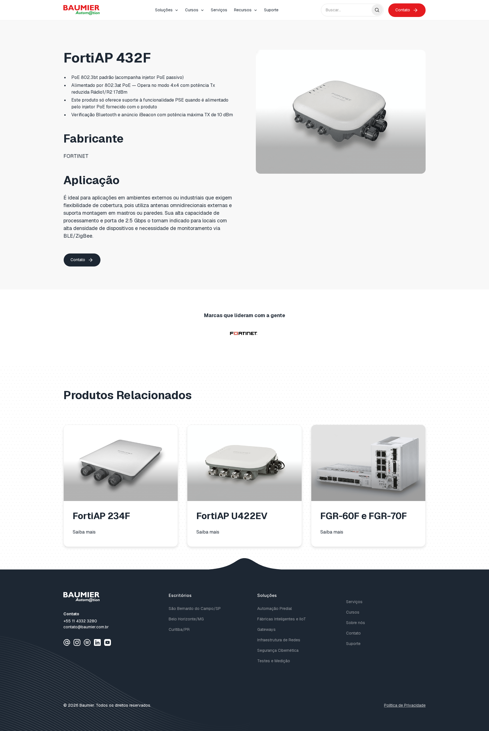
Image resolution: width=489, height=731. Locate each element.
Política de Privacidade (405, 705)
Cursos (191, 9)
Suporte (271, 9)
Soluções (164, 9)
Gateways (266, 629)
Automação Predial (274, 608)
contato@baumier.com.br (86, 626)
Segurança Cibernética (278, 650)
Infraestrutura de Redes (278, 639)
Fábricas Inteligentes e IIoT (281, 619)
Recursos (243, 9)
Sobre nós (355, 622)
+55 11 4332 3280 (80, 621)
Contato (353, 633)
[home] (81, 10)
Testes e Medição (273, 660)
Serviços (219, 9)
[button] (167, 10)
